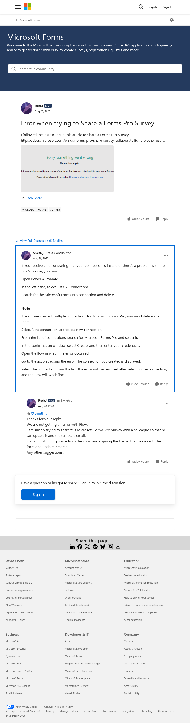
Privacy (50, 711)
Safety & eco (129, 711)
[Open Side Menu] (18, 6)
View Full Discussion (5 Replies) (41, 240)
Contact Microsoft (30, 711)
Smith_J (38, 253)
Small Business (14, 693)
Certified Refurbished (77, 605)
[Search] (141, 7)
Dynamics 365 (13, 656)
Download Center (75, 575)
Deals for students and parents (141, 612)
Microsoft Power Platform (20, 671)
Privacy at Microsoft (135, 663)
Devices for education (136, 575)
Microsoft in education (136, 567)
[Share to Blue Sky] (102, 546)
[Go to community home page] (27, 6)
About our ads (166, 711)
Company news (132, 656)
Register (153, 7)
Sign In (168, 7)
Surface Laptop (14, 575)
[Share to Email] (118, 546)
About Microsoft (133, 648)
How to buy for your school (139, 597)
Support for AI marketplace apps (83, 663)
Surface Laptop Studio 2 (19, 582)
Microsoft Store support (78, 582)
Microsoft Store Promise (78, 612)
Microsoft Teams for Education (141, 582)
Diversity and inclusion (136, 678)
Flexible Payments (75, 620)
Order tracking (73, 597)
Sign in (38, 494)
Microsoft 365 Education (137, 590)
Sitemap (10, 711)
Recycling (147, 711)
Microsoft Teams (15, 678)
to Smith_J (64, 400)
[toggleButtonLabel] (171, 19)
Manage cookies (69, 711)
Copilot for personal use (19, 597)
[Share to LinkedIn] (72, 546)
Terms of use (90, 711)
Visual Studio (72, 693)
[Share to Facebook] (79, 546)
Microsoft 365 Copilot (18, 685)
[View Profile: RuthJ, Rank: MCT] (26, 108)
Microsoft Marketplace (77, 678)
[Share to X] (87, 546)
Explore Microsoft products (21, 612)
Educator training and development (144, 605)
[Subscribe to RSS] (110, 546)
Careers (128, 641)
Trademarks (109, 711)
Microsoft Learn (73, 656)
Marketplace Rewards (77, 685)
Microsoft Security (16, 648)
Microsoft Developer (76, 648)
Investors (129, 671)
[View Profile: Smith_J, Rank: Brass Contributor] (26, 255)
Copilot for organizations (19, 590)
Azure (68, 641)
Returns (69, 590)
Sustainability (131, 693)
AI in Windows (14, 605)
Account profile (73, 567)
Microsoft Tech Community (80, 671)
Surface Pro (12, 567)
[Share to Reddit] (95, 546)
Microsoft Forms (30, 20)
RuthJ (39, 106)
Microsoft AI (12, 641)
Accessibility (131, 685)
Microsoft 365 (13, 663)
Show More (34, 198)
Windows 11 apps (15, 620)
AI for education (133, 620)
